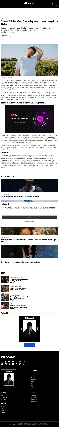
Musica (33, 377)
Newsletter (33, 395)
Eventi (12, 286)
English (33, 387)
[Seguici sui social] (2, 362)
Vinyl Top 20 (4, 399)
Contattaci (33, 397)
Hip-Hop (3, 410)
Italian (3, 406)
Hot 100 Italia (4, 395)
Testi (32, 385)
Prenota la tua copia (29, 345)
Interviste (33, 379)
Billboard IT (5, 35)
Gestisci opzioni (29, 221)
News (11, 295)
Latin (2, 414)
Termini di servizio (35, 401)
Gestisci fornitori (6, 213)
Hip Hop (12, 303)
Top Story (13, 277)
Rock (2, 416)
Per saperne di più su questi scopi (18, 213)
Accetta (29, 217)
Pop (2, 18)
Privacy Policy (34, 399)
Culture (32, 383)
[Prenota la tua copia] (29, 329)
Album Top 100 (5, 397)
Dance (3, 412)
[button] (56, 204)
